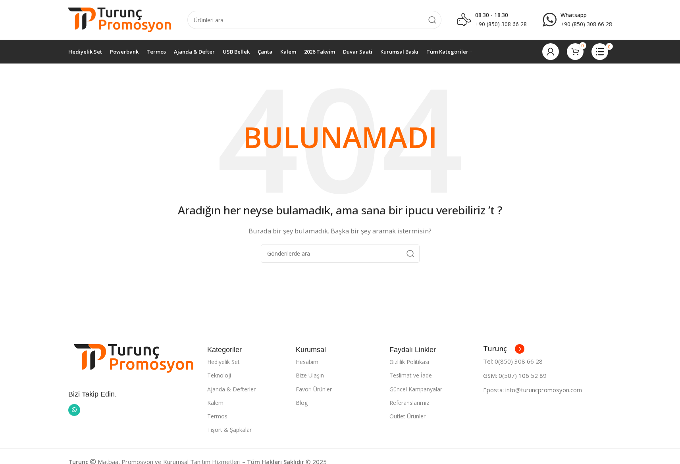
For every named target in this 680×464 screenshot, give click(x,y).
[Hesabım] (550, 52)
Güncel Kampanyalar (415, 389)
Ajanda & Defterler (231, 389)
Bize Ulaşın (310, 375)
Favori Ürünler (314, 389)
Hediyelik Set (223, 362)
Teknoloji (219, 375)
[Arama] (432, 20)
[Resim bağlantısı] (133, 358)
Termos (217, 416)
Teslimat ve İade (410, 375)
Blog (302, 402)
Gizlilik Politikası (409, 362)
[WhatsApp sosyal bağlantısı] (74, 410)
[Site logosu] (119, 19)
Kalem (215, 402)
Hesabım (307, 362)
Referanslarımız (409, 402)
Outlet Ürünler (407, 416)
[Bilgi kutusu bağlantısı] (577, 20)
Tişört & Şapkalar (229, 429)
